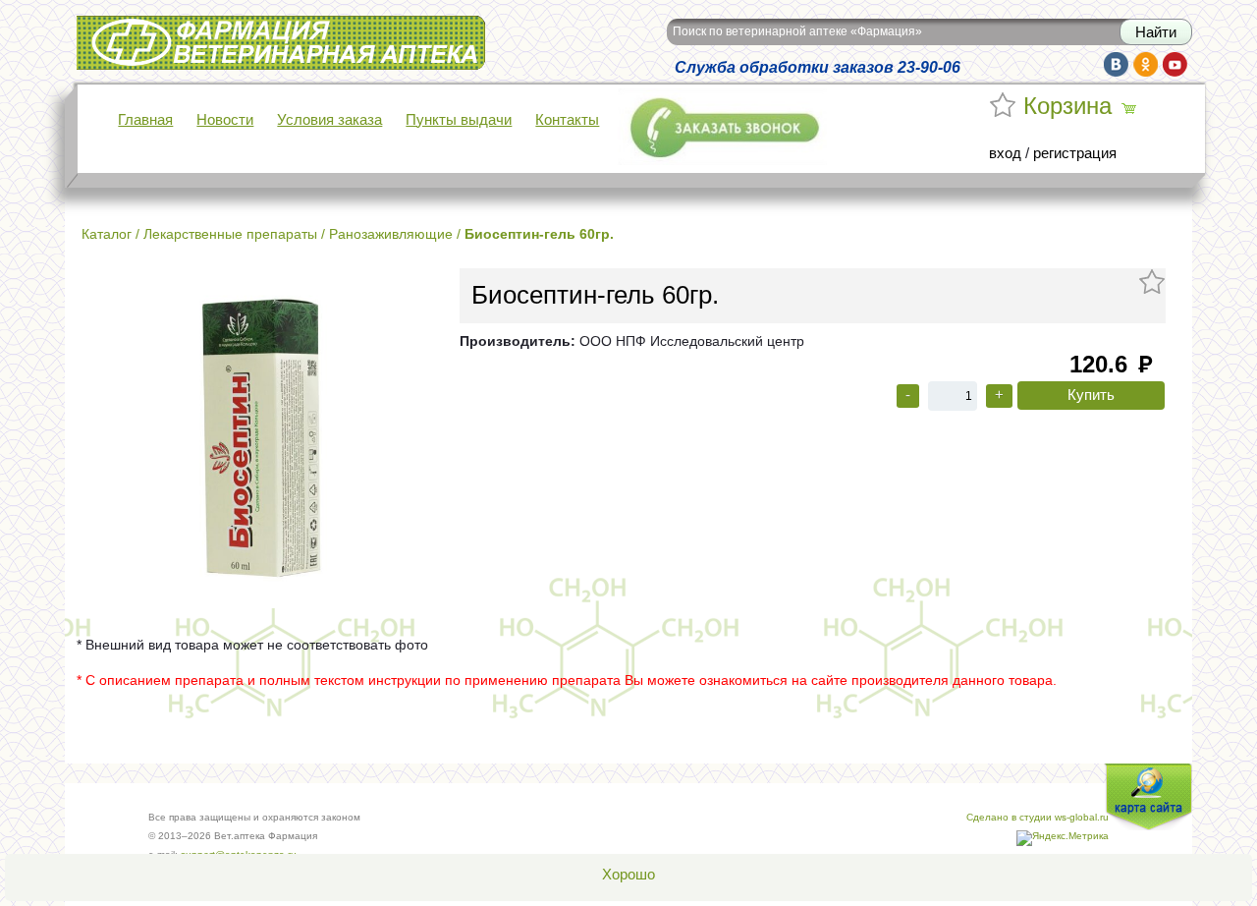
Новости (224, 120)
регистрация (1075, 153)
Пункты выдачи (459, 120)
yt (1175, 64)
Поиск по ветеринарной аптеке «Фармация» (797, 31)
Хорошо (628, 874)
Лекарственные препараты (230, 234)
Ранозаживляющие (391, 234)
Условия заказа (329, 120)
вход (1005, 153)
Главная (145, 120)
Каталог (107, 234)
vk (1116, 64)
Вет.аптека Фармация (149, 28)
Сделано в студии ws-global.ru (1037, 817)
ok (1145, 64)
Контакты (567, 120)
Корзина (1067, 106)
